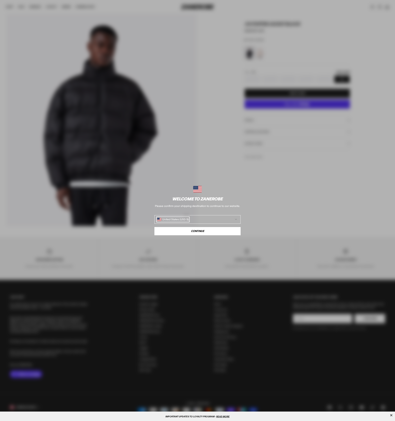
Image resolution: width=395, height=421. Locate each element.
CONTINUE (197, 231)
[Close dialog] (391, 415)
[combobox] (173, 219)
